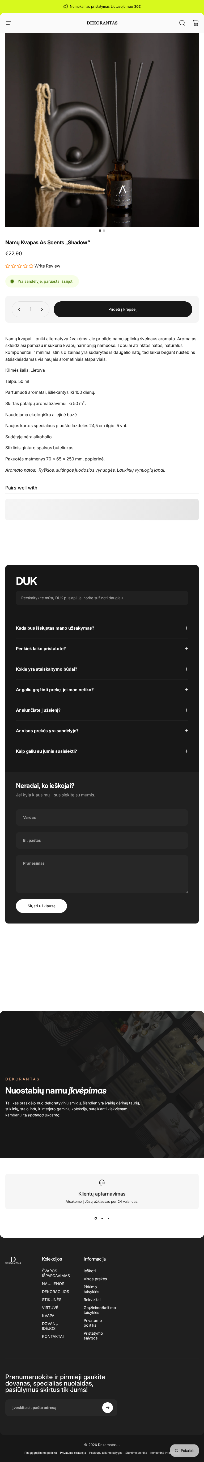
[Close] (181, 677)
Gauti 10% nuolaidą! (102, 770)
